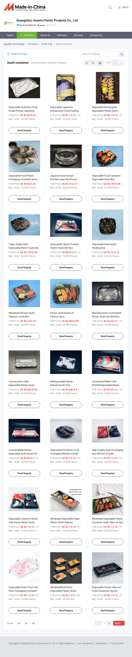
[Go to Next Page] (121, 62)
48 (33, 623)
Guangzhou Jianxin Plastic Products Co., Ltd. (47, 20)
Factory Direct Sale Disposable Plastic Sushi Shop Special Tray (21, 385)
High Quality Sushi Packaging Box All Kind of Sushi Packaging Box (107, 453)
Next (117, 623)
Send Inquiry (24, 130)
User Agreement (85, 643)
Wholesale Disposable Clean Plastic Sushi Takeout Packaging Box (65, 522)
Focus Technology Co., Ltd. (43, 643)
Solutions (62, 35)
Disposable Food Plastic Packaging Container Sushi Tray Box (23, 179)
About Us (45, 35)
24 (18, 623)
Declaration (101, 643)
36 (26, 623)
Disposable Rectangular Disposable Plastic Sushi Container (105, 110)
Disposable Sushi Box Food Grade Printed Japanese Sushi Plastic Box (23, 110)
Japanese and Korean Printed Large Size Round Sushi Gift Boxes (63, 179)
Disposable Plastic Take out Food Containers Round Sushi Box (106, 591)
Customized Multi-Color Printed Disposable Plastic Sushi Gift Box (106, 385)
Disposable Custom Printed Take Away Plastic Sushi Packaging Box (23, 522)
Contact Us (96, 35)
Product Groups (18, 53)
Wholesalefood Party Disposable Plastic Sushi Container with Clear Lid (63, 591)
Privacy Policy (117, 643)
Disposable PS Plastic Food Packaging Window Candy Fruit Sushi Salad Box (64, 453)
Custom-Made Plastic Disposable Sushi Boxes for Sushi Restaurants (23, 453)
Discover (78, 35)
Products (29, 35)
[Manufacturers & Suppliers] (25, 7)
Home (10, 35)
